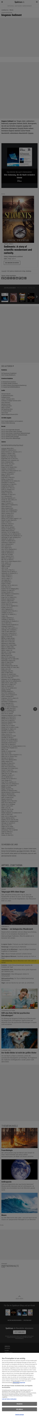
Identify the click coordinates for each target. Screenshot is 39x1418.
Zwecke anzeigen (19, 1414)
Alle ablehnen (19, 1409)
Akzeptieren (19, 1404)
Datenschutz (16, 1382)
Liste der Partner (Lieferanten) (9, 1399)
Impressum (22, 1382)
